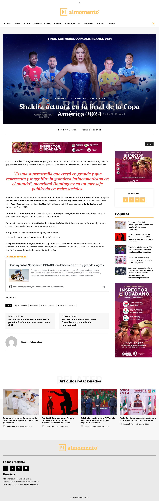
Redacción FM (89, 426)
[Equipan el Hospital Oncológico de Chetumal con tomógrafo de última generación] (120, 225)
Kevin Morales (69, 130)
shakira (72, 305)
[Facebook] (125, 199)
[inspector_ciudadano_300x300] (133, 181)
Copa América (20, 305)
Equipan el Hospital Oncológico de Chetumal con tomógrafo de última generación (140, 226)
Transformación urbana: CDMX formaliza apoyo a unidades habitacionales (79, 322)
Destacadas (97, 99)
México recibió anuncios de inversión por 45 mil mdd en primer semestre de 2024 (29, 322)
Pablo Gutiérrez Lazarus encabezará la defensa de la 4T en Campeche (140, 260)
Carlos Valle (50, 426)
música (52, 305)
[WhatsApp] (142, 199)
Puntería (62, 305)
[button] (139, 24)
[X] (131, 199)
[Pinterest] (137, 199)
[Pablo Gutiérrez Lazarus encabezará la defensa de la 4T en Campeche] (120, 260)
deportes (34, 305)
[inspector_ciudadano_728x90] (57, 153)
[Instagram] (12, 468)
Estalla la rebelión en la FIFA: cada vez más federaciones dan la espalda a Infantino (140, 249)
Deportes (80, 99)
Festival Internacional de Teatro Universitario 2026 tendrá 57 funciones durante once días (140, 238)
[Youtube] (26, 468)
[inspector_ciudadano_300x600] (133, 357)
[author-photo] (4, 426)
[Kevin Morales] (11, 342)
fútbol (43, 305)
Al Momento (61, 99)
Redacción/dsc (12, 426)
